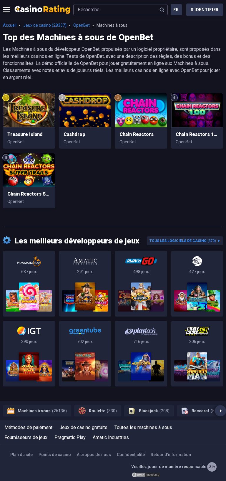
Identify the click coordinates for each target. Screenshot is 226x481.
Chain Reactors (136, 134)
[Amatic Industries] (85, 284)
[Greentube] (85, 353)
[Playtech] (141, 353)
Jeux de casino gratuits (83, 427)
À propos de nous (94, 454)
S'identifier (205, 9)
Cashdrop (74, 134)
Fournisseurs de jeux (25, 437)
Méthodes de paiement (28, 427)
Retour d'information (171, 454)
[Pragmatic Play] (29, 284)
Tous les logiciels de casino (182, 241)
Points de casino (55, 454)
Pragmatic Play (70, 437)
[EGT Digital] (197, 284)
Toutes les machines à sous (143, 427)
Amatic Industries (111, 437)
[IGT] (29, 353)
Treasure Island (25, 134)
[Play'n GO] (141, 284)
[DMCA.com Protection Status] (146, 475)
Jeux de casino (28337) (45, 25)
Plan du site (21, 454)
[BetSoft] (197, 353)
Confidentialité (131, 454)
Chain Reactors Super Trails (29, 194)
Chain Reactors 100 (197, 134)
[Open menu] (6, 10)
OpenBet (81, 25)
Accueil (9, 25)
